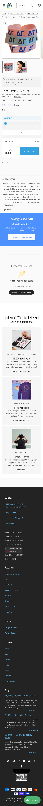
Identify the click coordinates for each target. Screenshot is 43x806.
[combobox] (25, 5)
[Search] (31, 5)
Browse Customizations (21, 237)
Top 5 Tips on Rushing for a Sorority (18, 715)
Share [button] (7, 162)
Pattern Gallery (11, 633)
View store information (14, 85)
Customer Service (21, 457)
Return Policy (10, 601)
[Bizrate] (39, 804)
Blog (6, 654)
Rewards (8, 595)
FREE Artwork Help (21, 358)
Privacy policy (21, 801)
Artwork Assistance (12, 574)
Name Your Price (21, 407)
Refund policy (10, 801)
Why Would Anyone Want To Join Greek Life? (21, 695)
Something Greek (17, 798)
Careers (8, 659)
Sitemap (8, 676)
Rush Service (10, 606)
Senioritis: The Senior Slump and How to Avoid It (19, 736)
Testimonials (10, 681)
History (8, 665)
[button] (3, 5)
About (7, 649)
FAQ (6, 579)
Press (7, 670)
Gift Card (8, 585)
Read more (17, 96)
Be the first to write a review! (21, 292)
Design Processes (11, 628)
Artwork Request (20, 371)
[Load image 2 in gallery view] (21, 67)
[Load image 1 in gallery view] (8, 67)
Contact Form (19, 470)
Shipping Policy (11, 612)
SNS (29, 100)
